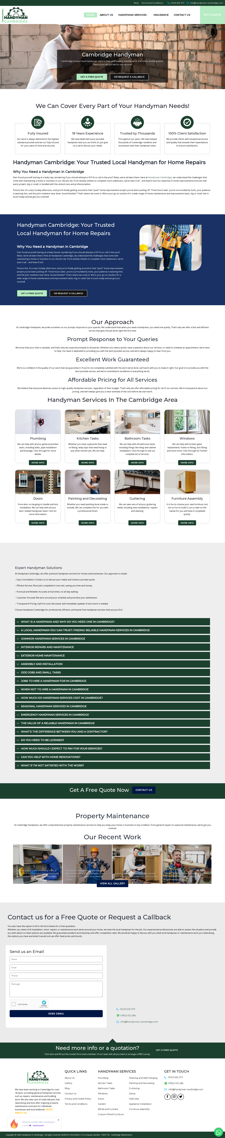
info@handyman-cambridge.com (206, 3)
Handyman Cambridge (160, 177)
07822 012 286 (128, 1015)
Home (90, 15)
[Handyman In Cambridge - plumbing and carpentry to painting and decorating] (18, 15)
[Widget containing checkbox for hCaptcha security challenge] (29, 1004)
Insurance (161, 15)
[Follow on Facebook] (167, 1097)
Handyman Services (132, 15)
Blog (136, 3)
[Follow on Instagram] (174, 1097)
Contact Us (182, 15)
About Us (106, 15)
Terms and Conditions (152, 3)
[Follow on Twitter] (181, 1097)
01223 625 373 (177, 3)
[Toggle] (18, 622)
